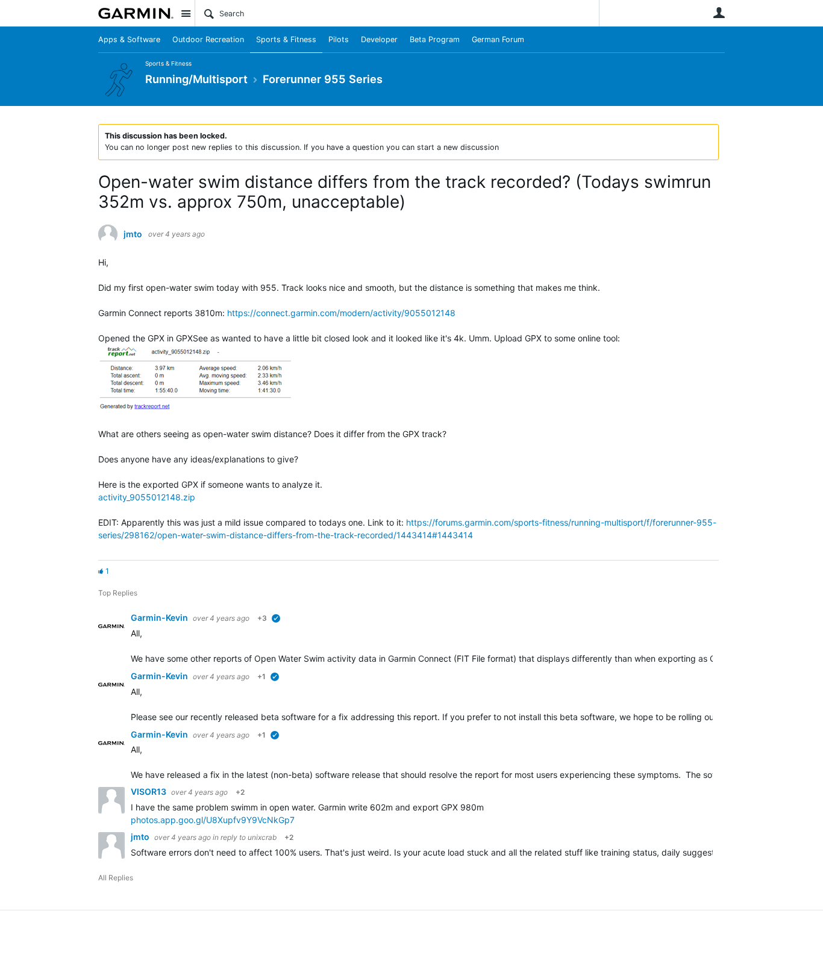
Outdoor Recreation (208, 39)
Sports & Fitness (286, 39)
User (719, 13)
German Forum (498, 39)
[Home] (136, 13)
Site (186, 13)
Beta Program (435, 39)
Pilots (338, 39)
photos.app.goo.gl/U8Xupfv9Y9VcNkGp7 (213, 820)
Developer (379, 39)
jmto (133, 234)
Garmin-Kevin (160, 617)
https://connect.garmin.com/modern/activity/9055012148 (341, 313)
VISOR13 (149, 791)
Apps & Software (129, 39)
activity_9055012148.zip (146, 497)
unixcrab (262, 837)
